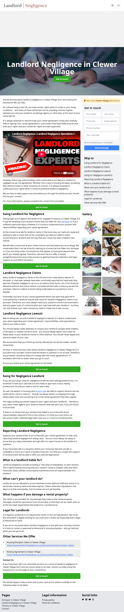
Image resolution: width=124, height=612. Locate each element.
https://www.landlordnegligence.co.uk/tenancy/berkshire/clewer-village (40, 554)
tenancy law (40, 391)
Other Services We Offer (95, 202)
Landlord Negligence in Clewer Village (19, 603)
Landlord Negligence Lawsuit (97, 171)
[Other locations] (112, 5)
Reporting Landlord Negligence (98, 179)
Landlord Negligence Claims (97, 167)
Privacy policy (48, 600)
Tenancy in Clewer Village (13, 605)
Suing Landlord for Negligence (98, 162)
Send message (102, 148)
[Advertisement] (62, 29)
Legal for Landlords (93, 198)
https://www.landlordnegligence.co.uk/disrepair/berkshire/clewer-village (40, 545)
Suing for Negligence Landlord (98, 175)
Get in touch (62, 79)
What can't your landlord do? (97, 187)
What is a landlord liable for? (97, 183)
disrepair (65, 221)
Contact (5, 608)
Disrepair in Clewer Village (14, 600)
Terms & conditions (51, 603)
